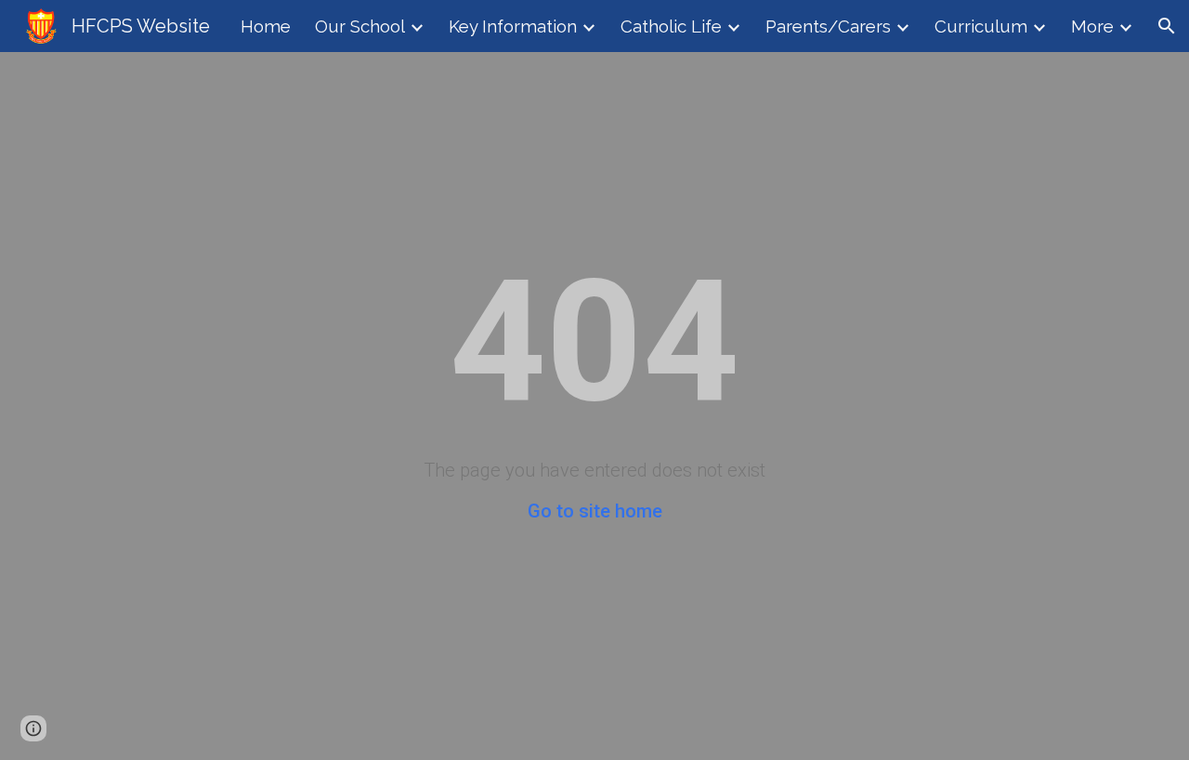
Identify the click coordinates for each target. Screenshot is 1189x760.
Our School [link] (360, 26)
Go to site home (595, 511)
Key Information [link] (513, 26)
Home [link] (266, 26)
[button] (1166, 26)
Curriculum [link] (980, 26)
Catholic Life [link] (671, 26)
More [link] (1092, 26)
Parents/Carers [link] (828, 26)
